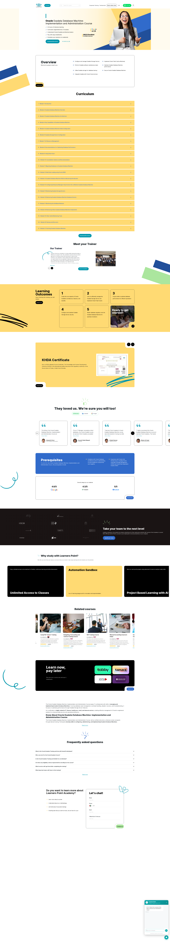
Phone (90, 803)
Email (90, 809)
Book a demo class (111, 5)
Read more (52, 265)
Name (90, 797)
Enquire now (39, 85)
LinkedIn (86, 413)
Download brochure (52, 41)
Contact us (120, 826)
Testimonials (102, 5)
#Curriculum (66, 41)
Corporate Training (94, 5)
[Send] (166, 930)
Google (95, 413)
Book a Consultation (83, 268)
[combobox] (69, 5)
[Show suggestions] (79, 5)
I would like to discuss (94, 816)
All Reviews (76, 413)
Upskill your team (109, 538)
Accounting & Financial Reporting (48, 615)
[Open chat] (166, 937)
